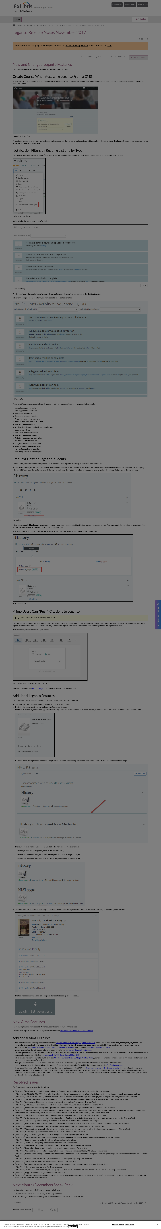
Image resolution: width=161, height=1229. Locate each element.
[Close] (157, 1224)
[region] (80, 1225)
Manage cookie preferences (123, 1225)
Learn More (73, 1226)
